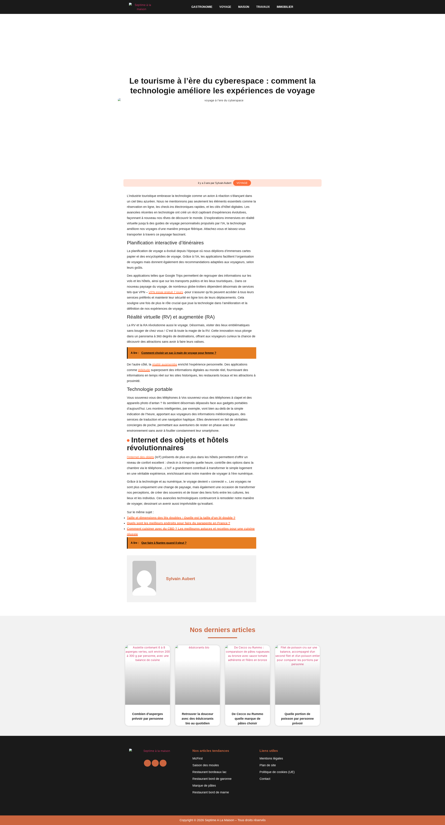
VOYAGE (225, 6)
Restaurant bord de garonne (212, 779)
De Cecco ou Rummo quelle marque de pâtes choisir (247, 718)
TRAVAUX (263, 6)
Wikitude (144, 370)
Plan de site (268, 765)
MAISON (243, 6)
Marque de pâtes (204, 785)
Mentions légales (271, 758)
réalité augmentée (164, 364)
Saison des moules (205, 765)
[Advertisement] (222, 40)
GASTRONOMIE (201, 6)
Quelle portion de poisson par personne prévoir (297, 718)
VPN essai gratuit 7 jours (166, 292)
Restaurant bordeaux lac (209, 772)
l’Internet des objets (140, 457)
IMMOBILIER (285, 6)
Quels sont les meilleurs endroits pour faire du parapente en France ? (178, 523)
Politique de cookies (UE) (277, 772)
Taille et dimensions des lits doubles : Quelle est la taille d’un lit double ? (181, 517)
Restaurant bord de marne (210, 792)
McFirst (197, 758)
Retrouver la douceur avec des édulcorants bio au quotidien (197, 718)
